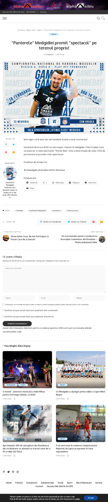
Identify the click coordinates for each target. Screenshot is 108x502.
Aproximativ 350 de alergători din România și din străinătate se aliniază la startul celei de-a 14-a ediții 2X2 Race (26, 448)
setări (77, 499)
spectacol (57, 211)
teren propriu (73, 211)
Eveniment (11, 385)
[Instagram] (17, 472)
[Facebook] (6, 144)
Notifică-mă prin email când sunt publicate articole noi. (29, 316)
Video (23, 385)
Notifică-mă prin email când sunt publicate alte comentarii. (31, 310)
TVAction (49, 54)
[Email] (14, 152)
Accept (91, 498)
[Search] (102, 18)
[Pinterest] (6, 152)
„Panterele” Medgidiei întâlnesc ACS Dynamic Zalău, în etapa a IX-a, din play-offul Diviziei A (10, 189)
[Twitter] (14, 144)
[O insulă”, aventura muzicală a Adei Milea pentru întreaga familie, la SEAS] (27, 369)
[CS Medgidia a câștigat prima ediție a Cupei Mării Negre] (80, 369)
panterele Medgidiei (38, 211)
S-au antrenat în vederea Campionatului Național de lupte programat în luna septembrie (76, 448)
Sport (53, 34)
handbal (19, 211)
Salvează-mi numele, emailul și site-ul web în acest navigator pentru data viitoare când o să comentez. (47, 304)
